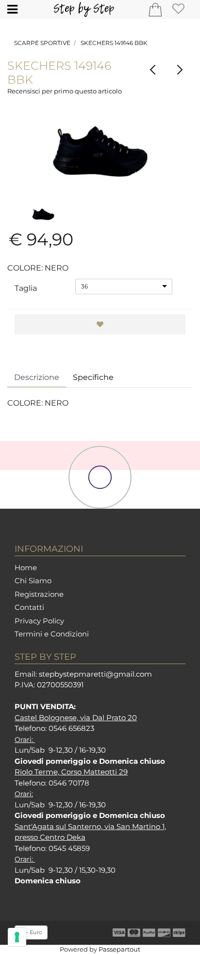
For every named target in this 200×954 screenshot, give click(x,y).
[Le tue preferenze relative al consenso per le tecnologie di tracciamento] (17, 937)
